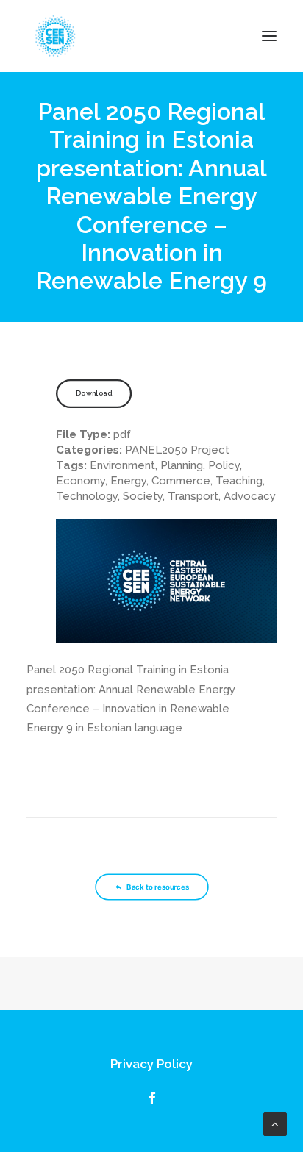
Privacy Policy (151, 1063)
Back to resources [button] (157, 887)
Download (94, 393)
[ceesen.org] (55, 36)
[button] (269, 36)
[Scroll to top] (275, 1123)
